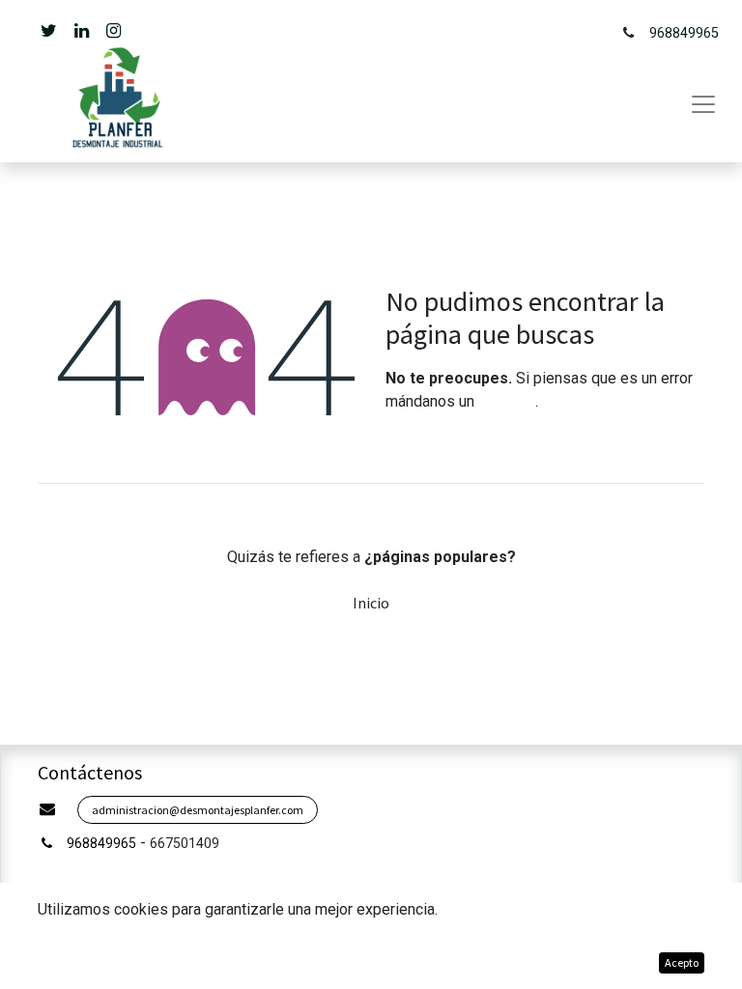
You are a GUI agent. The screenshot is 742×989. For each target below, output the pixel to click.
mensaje (506, 401)
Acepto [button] (682, 962)
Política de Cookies (603, 962)
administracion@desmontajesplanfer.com (197, 810)
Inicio (371, 602)
